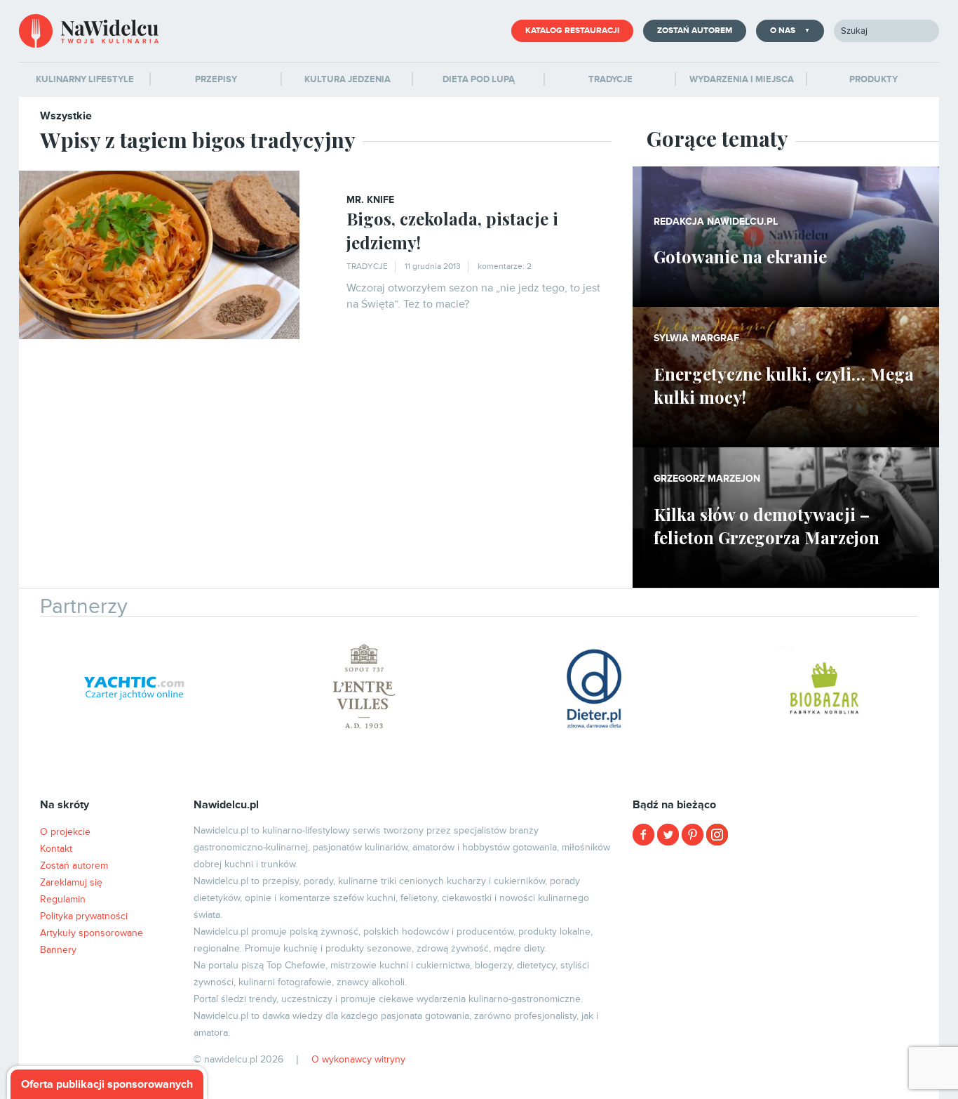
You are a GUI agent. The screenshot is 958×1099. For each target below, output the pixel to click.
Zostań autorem (694, 30)
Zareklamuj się (71, 882)
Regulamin (63, 899)
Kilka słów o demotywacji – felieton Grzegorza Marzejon (766, 526)
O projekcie (65, 832)
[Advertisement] (786, 955)
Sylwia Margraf (696, 338)
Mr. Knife (370, 200)
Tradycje (367, 266)
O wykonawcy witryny (358, 1059)
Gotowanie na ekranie (740, 256)
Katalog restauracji (572, 30)
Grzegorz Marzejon (707, 479)
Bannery (58, 950)
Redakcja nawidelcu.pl (716, 222)
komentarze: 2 (505, 266)
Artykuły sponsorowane (91, 933)
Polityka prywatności (84, 916)
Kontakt (56, 849)
